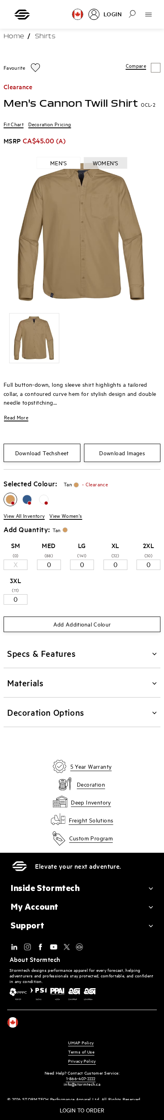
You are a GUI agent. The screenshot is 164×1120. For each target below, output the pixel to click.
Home (14, 36)
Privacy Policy (82, 1061)
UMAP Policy (81, 1043)
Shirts (45, 36)
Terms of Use (81, 1052)
